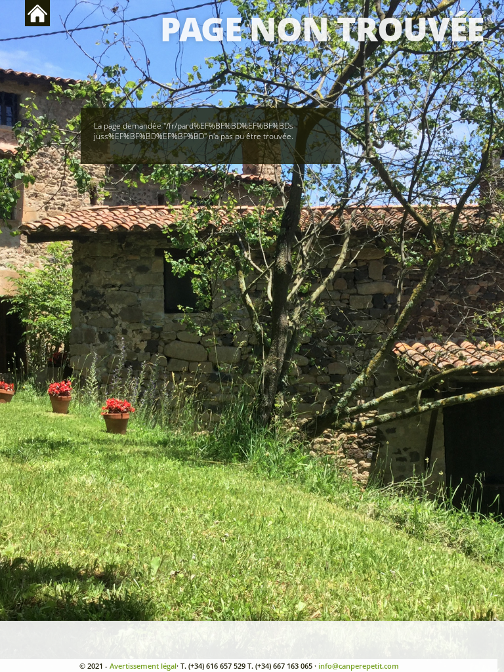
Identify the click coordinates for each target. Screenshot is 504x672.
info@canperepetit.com (358, 666)
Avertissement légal (143, 666)
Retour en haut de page (37, 13)
